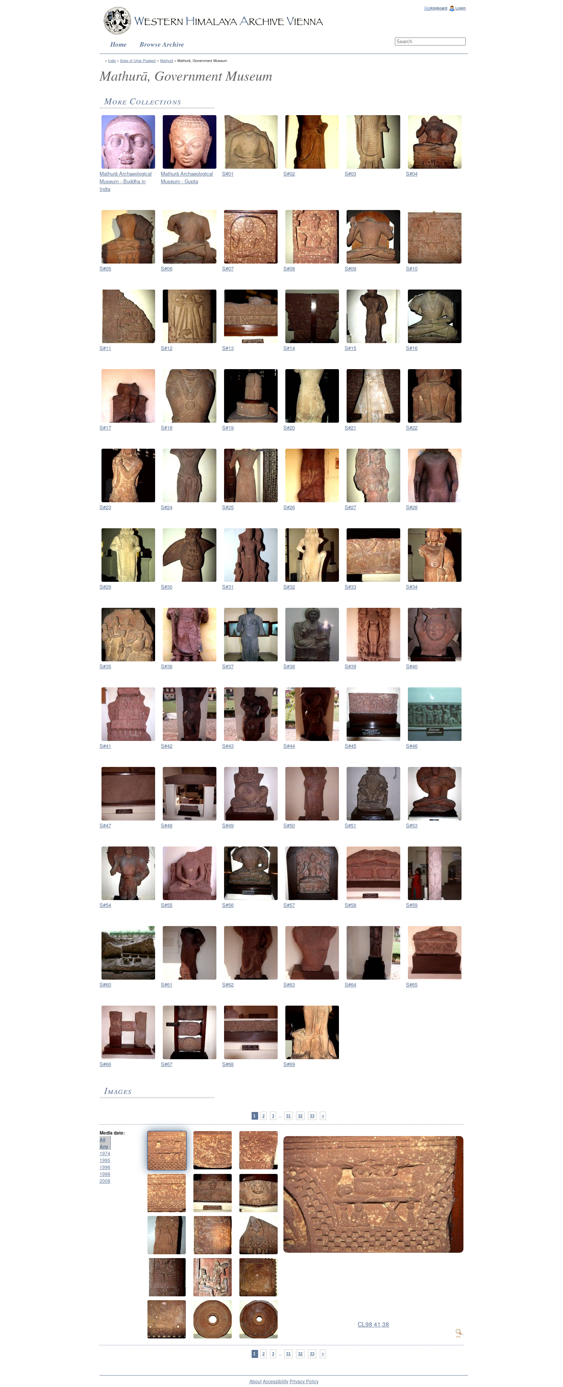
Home (118, 44)
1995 (105, 1160)
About (255, 1381)
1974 (105, 1153)
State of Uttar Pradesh (138, 60)
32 (300, 1116)
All (102, 1139)
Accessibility (275, 1381)
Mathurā (166, 60)
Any (104, 1146)
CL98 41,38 (373, 1324)
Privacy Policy (304, 1381)
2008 (105, 1180)
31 (288, 1116)
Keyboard (438, 8)
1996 (105, 1167)
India (112, 60)
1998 (105, 1173)
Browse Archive (162, 44)
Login (460, 8)
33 (312, 1116)
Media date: (112, 1132)
